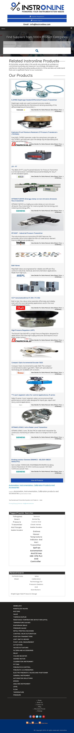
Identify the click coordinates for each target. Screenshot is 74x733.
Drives (16, 681)
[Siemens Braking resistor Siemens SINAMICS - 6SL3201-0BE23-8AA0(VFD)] (37, 457)
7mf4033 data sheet (17, 577)
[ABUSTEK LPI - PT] (37, 163)
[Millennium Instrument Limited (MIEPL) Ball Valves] (37, 262)
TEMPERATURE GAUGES (21, 622)
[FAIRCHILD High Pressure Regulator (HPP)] (37, 327)
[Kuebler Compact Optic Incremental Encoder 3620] (37, 360)
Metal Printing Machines (23, 631)
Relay (15, 653)
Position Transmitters (22, 636)
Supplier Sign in (37, 20)
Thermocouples (19, 617)
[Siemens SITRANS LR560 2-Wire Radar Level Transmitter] (37, 424)
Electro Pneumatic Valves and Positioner (30, 673)
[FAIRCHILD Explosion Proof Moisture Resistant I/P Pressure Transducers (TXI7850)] (37, 129)
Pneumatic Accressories (23, 670)
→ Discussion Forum (38, 709)
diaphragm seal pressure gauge (24, 594)
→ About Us (39, 702)
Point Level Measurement (23, 642)
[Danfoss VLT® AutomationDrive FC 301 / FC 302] (37, 295)
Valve (15, 614)
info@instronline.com (28, 503)
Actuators (17, 645)
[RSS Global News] (43, 723)
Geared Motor (19, 659)
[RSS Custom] (35, 723)
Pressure (17, 695)
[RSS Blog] (28, 723)
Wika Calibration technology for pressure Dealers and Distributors (36, 583)
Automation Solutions (22, 678)
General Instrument (21, 675)
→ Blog (38, 706)
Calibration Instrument (23, 661)
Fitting (16, 664)
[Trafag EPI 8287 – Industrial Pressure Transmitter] (37, 230)
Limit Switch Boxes (21, 639)
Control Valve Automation (24, 634)
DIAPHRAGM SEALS (20, 625)
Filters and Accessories (23, 650)
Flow (15, 689)
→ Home (39, 700)
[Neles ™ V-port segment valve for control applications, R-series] (37, 392)
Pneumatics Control (21, 667)
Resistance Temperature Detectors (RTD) (30, 620)
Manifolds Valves (20, 609)
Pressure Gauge (19, 628)
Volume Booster (20, 656)
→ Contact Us (39, 704)
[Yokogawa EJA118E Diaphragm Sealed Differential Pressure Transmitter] (37, 97)
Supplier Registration (38, 16)
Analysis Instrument (21, 684)
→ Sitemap (38, 711)
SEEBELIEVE (17, 606)
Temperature (18, 692)
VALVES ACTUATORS (20, 648)
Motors (16, 611)
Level (15, 686)
